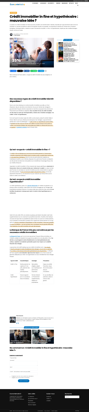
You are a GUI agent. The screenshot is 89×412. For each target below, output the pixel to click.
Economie (35, 3)
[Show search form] (77, 5)
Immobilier (65, 3)
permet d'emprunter (32, 185)
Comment (12, 360)
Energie (58, 3)
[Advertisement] (32, 87)
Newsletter (30, 400)
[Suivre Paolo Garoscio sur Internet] (18, 323)
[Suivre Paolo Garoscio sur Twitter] (16, 323)
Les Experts (51, 3)
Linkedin (48, 400)
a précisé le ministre (21, 127)
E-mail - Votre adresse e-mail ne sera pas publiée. (20, 371)
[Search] (78, 397)
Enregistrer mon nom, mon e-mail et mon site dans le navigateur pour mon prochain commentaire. (22, 377)
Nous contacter (31, 402)
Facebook (48, 396)
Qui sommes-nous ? (33, 398)
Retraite (71, 3)
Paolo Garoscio (19, 315)
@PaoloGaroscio (30, 320)
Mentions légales (32, 404)
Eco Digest (13, 12)
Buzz (76, 3)
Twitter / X (48, 398)
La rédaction (31, 396)
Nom (11, 367)
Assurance (43, 3)
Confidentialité (40, 410)
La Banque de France (15, 236)
